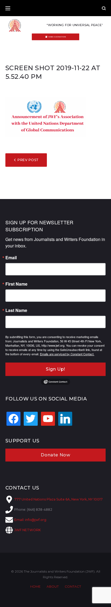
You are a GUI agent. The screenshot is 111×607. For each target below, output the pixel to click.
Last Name (16, 310)
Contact (73, 586)
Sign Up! (55, 369)
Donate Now (55, 454)
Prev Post (28, 160)
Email (11, 257)
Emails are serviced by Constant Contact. (67, 354)
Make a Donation (57, 37)
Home (35, 586)
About (53, 586)
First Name (16, 284)
